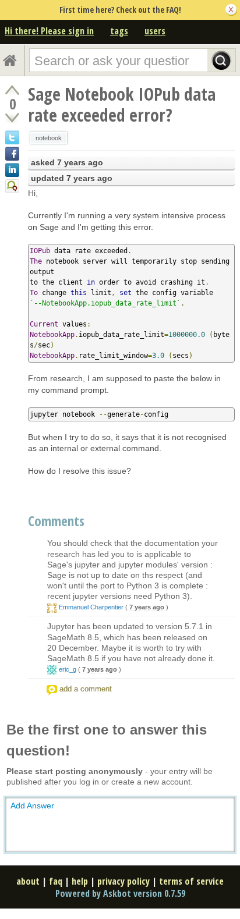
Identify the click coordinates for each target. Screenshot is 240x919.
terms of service (191, 881)
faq (55, 881)
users (154, 30)
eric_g (67, 669)
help (80, 881)
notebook (49, 137)
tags (119, 30)
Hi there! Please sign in (49, 30)
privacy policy (123, 881)
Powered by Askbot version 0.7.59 (120, 893)
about (28, 881)
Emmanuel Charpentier (91, 607)
